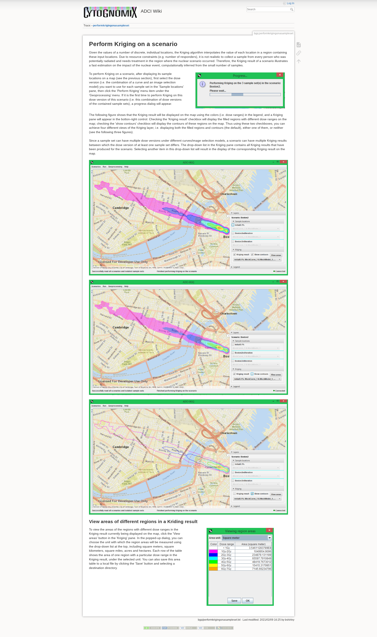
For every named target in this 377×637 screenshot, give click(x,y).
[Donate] (152, 627)
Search (292, 9)
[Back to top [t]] (299, 61)
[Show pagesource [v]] (299, 45)
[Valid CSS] (206, 627)
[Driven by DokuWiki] (224, 627)
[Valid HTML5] (188, 627)
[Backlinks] (299, 53)
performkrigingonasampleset (111, 25)
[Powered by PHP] (170, 627)
